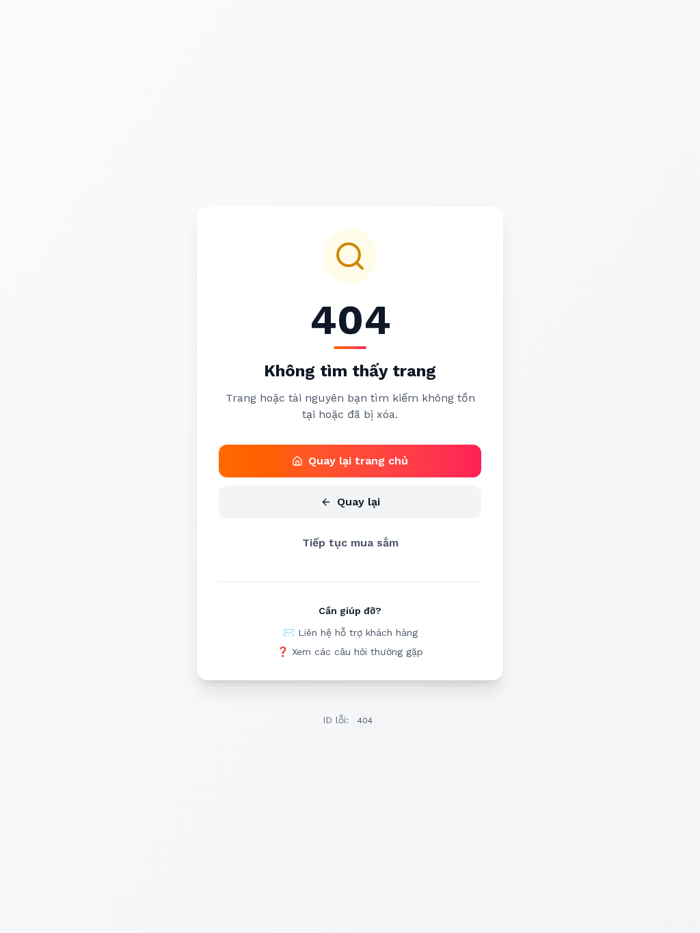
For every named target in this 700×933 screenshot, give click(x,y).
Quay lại (358, 501)
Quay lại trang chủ (358, 460)
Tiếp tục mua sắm (350, 542)
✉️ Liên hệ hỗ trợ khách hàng (350, 632)
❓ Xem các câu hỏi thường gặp (350, 651)
